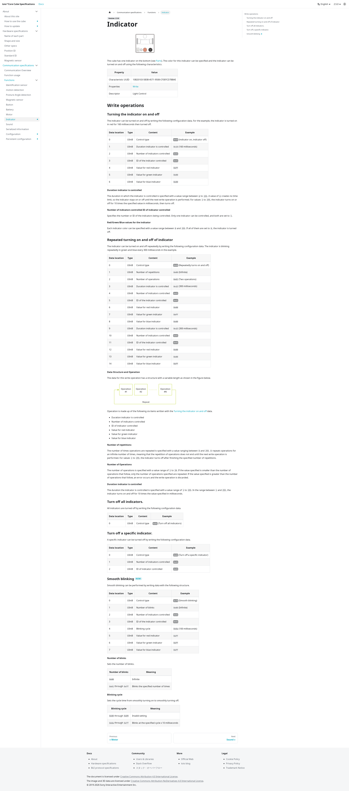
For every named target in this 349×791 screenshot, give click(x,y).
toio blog (185, 763)
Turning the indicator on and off (190, 411)
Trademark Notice (235, 767)
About (94, 759)
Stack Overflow (144, 763)
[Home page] (109, 12)
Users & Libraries (145, 759)
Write (135, 86)
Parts (158, 60)
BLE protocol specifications (105, 767)
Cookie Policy (233, 759)
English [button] (324, 4)
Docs (41, 4)
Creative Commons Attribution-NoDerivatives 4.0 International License (167, 780)
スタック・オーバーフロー (149, 767)
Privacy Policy (233, 763)
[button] (20, 11)
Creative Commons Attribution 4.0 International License (148, 776)
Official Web (187, 759)
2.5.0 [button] (336, 4)
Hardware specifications (103, 763)
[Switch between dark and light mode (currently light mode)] (344, 4)
